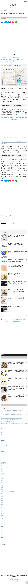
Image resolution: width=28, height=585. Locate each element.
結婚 (2, 516)
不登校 (2, 480)
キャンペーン (3, 443)
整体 (2, 502)
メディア (2, 474)
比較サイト (3, 504)
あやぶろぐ (14, 5)
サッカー (2, 456)
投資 (2, 498)
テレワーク (3, 458)
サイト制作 (9, 216)
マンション (3, 473)
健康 (2, 485)
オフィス (2, 440)
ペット (14, 216)
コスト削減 (3, 452)
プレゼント (3, 465)
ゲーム (2, 451)
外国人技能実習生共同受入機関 (7, 491)
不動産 (2, 478)
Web (4, 216)
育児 (2, 522)
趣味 (2, 527)
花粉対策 (2, 524)
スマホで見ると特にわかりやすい (10, 61)
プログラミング (4, 467)
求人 (2, 505)
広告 (2, 495)
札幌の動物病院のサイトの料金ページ (11, 59)
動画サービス (3, 489)
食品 (2, 538)
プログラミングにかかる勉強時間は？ (17, 298)
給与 (2, 518)
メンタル (2, 476)
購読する (4, 354)
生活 (2, 511)
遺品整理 (2, 531)
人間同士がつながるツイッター (15, 306)
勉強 (2, 487)
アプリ (2, 438)
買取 (2, 526)
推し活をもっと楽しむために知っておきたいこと (11, 418)
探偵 (2, 500)
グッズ (2, 447)
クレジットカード (4, 445)
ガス (2, 441)
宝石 (2, 493)
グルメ (2, 449)
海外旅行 (2, 507)
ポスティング (3, 471)
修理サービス (3, 484)
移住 (2, 515)
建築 (2, 496)
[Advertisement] (14, 38)
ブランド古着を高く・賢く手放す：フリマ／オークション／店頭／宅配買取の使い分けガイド (17, 388)
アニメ (2, 436)
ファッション (3, 460)
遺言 (2, 533)
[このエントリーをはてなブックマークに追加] (13, 223)
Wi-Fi (2, 434)
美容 (2, 520)
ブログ (2, 463)
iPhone (2, 430)
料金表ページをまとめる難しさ (10, 57)
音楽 (2, 537)
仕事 (2, 482)
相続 (2, 513)
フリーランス (3, 462)
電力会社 (2, 535)
